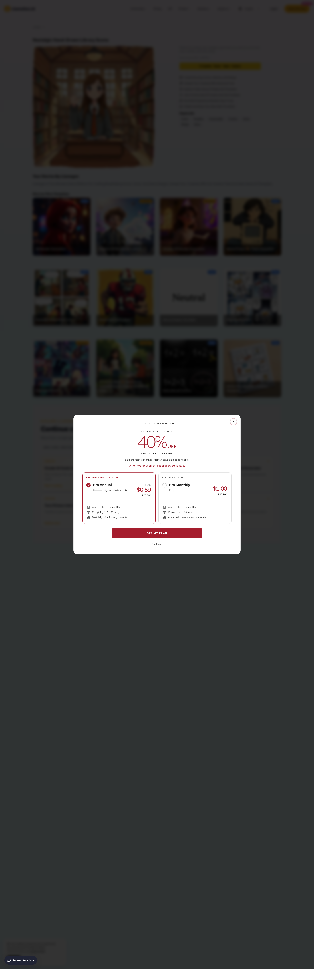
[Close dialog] (233, 421)
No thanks (157, 544)
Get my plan (157, 533)
